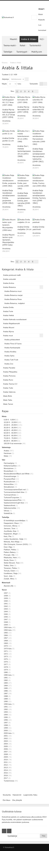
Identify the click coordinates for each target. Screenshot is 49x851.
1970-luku (8, 649)
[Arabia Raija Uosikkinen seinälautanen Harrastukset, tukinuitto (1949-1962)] (40, 138)
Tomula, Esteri (9, 571)
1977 (6, 664)
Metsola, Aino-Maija (11, 542)
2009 (6, 757)
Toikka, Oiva (8, 565)
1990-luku (8, 704)
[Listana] (45, 84)
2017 (6, 778)
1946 (6, 617)
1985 (6, 688)
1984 (6, 686)
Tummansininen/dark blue (14, 492)
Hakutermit (17, 795)
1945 (6, 614)
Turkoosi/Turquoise (11, 497)
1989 (6, 699)
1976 (6, 662)
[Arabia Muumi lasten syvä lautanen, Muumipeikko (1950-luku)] (9, 225)
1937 (6, 593)
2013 (6, 768)
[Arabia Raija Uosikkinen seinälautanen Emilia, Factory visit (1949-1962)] (40, 180)
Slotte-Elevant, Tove (12, 563)
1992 (6, 709)
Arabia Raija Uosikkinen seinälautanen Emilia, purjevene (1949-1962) (8, 196)
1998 (6, 725)
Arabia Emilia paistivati (38, 228)
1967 (6, 638)
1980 (6, 672)
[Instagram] (9, 831)
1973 (6, 656)
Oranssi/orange (10, 476)
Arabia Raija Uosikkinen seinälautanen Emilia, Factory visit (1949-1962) (39, 196)
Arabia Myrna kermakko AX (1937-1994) (23, 109)
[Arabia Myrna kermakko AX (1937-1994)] (24, 100)
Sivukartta (7, 795)
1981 (6, 678)
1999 (6, 728)
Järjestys (5, 79)
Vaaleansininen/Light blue (14, 503)
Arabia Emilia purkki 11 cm (8, 139)
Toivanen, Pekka (10, 568)
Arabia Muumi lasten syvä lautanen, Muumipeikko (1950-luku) (8, 239)
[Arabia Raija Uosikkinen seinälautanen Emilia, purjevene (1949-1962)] (9, 180)
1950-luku (8, 627)
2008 (6, 754)
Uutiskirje (12, 835)
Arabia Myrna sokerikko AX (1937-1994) (38, 109)
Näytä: (4, 84)
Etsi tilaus (6, 800)
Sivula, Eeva (9, 560)
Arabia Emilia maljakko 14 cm (24, 228)
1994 (6, 715)
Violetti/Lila (8, 513)
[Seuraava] (36, 91)
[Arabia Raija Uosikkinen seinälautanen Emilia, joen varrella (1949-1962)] (24, 182)
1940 (6, 601)
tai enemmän (13, 443)
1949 (6, 625)
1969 (6, 643)
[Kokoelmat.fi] (8, 17)
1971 (6, 651)
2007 (6, 752)
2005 (6, 746)
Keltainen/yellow (10, 466)
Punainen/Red (9, 479)
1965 (6, 633)
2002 (6, 738)
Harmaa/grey (9, 463)
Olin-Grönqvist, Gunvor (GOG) (16, 544)
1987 (6, 693)
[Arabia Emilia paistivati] (40, 221)
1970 (6, 646)
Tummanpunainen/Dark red (15, 490)
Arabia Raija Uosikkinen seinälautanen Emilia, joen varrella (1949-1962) (24, 199)
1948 (6, 622)
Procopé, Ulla (9, 555)
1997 (6, 723)
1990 (6, 701)
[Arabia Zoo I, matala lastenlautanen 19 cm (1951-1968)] (24, 136)
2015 (6, 773)
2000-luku (8, 733)
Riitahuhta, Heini (10, 558)
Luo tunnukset (42, 27)
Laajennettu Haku (30, 795)
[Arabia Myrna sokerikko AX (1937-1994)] (40, 100)
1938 (6, 596)
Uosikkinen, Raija (10, 573)
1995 (6, 717)
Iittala (6, 456)
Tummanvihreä (10, 495)
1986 (6, 691)
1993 (6, 712)
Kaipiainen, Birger (11, 534)
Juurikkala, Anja (10, 531)
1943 (6, 609)
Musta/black (8, 471)
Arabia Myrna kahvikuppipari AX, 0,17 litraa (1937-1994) (8, 113)
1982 (6, 680)
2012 (6, 765)
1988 (6, 696)
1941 (6, 604)
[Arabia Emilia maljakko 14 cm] (24, 221)
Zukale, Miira (9, 579)
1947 (6, 619)
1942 (6, 606)
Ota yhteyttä (17, 800)
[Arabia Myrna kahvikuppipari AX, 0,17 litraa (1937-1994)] (9, 101)
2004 (6, 744)
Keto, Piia (7, 536)
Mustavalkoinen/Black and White (17, 474)
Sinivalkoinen (9, 487)
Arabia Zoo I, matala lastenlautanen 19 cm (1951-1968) (24, 151)
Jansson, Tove (9, 528)
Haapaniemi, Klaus (11, 523)
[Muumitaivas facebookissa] (4, 831)
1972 (6, 654)
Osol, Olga (8, 547)
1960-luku (8, 630)
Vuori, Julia (8, 576)
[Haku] (35, 17)
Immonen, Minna (10, 526)
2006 (6, 749)
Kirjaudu (41, 20)
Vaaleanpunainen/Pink (12, 500)
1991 (6, 707)
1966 (6, 635)
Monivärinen (9, 468)
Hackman (7, 453)
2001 (6, 736)
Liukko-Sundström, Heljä (13, 539)
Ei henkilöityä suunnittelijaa (14, 520)
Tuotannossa (9, 781)
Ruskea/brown (9, 482)
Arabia (6, 451)
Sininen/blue (9, 484)
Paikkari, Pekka (10, 550)
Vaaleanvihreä (9, 505)
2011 (6, 762)
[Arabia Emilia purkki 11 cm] (9, 132)
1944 (6, 612)
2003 (6, 741)
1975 (6, 659)
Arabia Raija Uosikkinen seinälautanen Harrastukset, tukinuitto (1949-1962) (39, 155)
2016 (6, 775)
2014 (6, 770)
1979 (6, 670)
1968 (6, 641)
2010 (6, 760)
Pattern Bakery (10, 552)
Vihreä (6, 511)
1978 (6, 667)
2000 (6, 731)
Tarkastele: (34, 84)
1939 (6, 598)
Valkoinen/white (10, 508)
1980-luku (8, 675)
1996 (6, 720)
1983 (6, 683)
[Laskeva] (27, 79)
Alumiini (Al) (8, 586)
